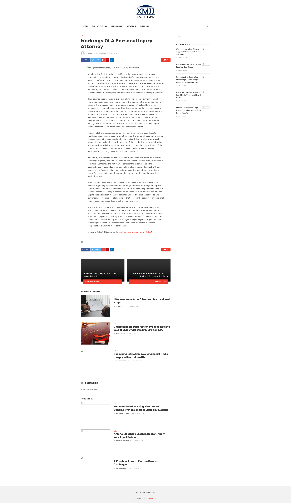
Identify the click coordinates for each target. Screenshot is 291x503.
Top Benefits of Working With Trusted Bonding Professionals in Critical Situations (141, 408)
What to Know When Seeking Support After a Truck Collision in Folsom (188, 51)
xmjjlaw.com (152, 498)
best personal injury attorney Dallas (135, 232)
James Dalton (121, 361)
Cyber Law (144, 26)
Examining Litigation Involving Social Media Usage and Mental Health (141, 356)
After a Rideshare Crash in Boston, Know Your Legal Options (139, 436)
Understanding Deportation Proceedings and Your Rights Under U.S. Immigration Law (142, 328)
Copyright (131, 26)
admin (118, 333)
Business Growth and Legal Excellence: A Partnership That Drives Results (188, 110)
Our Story (151, 492)
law (82, 35)
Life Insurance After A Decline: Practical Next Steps (142, 301)
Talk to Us (140, 492)
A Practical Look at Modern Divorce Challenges (136, 463)
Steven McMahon (122, 441)
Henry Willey (93, 53)
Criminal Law (117, 26)
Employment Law (99, 26)
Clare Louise (121, 306)
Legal (85, 26)
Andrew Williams (122, 413)
